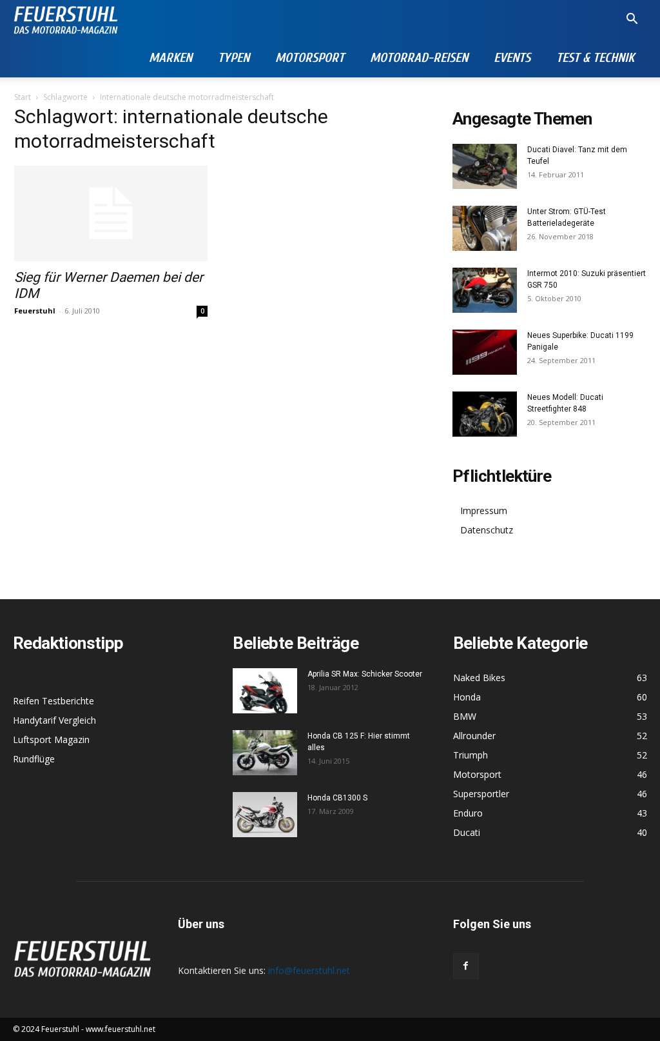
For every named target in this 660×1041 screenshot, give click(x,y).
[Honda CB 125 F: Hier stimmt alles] (265, 752)
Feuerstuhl (34, 310)
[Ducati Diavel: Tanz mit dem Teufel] (484, 166)
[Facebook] (466, 966)
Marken (170, 57)
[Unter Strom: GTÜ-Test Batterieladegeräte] (484, 228)
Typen (233, 57)
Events (512, 57)
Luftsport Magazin (51, 739)
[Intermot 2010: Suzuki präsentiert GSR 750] (484, 290)
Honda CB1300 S (337, 797)
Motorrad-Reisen (419, 57)
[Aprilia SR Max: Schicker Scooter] (265, 690)
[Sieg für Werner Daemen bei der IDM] (111, 213)
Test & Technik (595, 57)
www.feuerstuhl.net (120, 1029)
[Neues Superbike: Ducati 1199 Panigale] (484, 352)
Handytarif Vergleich (54, 720)
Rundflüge (34, 759)
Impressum (483, 510)
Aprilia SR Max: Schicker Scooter (364, 674)
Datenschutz (486, 530)
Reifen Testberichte (53, 701)
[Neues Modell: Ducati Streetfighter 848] (484, 414)
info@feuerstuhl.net (309, 970)
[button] (631, 20)
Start (22, 97)
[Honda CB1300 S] (265, 814)
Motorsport (309, 57)
